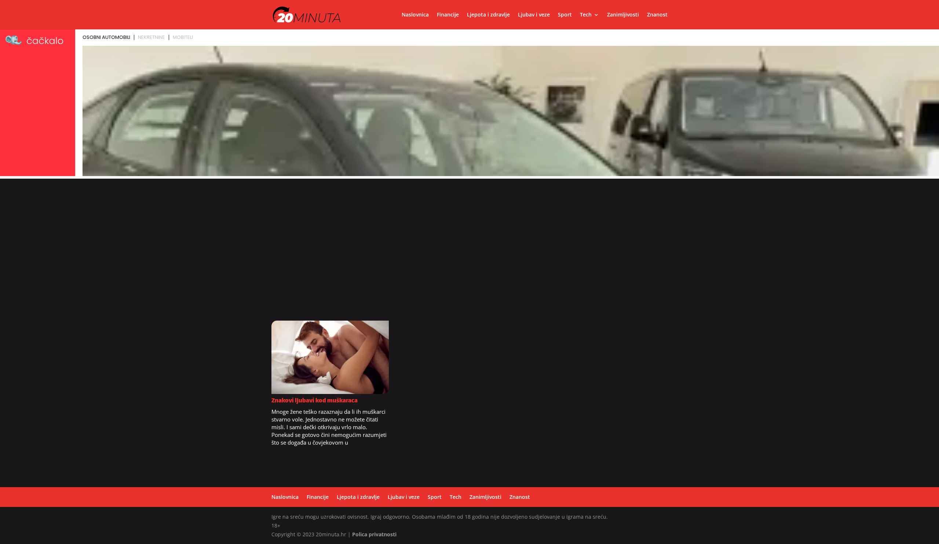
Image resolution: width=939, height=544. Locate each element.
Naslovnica (415, 15)
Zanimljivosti (623, 15)
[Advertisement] (469, 253)
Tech (586, 15)
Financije (448, 15)
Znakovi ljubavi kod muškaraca (314, 401)
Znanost (657, 15)
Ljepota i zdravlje (488, 15)
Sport (565, 15)
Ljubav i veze (534, 15)
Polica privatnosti (374, 534)
